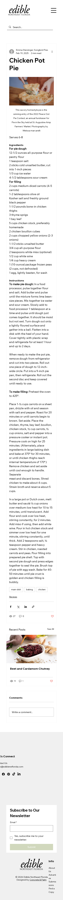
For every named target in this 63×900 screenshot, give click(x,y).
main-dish (16, 589)
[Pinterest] (8, 774)
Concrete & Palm (38, 879)
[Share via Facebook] (10, 606)
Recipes (13, 596)
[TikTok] (14, 774)
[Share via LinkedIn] (25, 606)
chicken (42, 589)
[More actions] (52, 51)
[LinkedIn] (19, 774)
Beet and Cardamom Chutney (30, 668)
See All (50, 629)
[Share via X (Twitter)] (18, 606)
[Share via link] (33, 606)
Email (13, 822)
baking (29, 589)
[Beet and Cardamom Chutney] (31, 649)
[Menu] (53, 10)
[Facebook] (3, 774)
